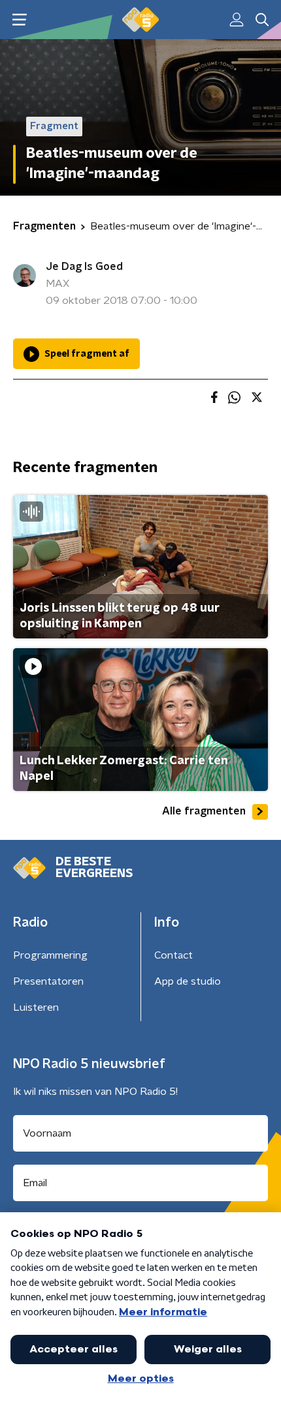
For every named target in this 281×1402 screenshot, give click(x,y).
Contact (173, 955)
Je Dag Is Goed (84, 266)
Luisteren (36, 1007)
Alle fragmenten (204, 811)
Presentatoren (48, 981)
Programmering (50, 955)
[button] (19, 20)
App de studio (187, 981)
